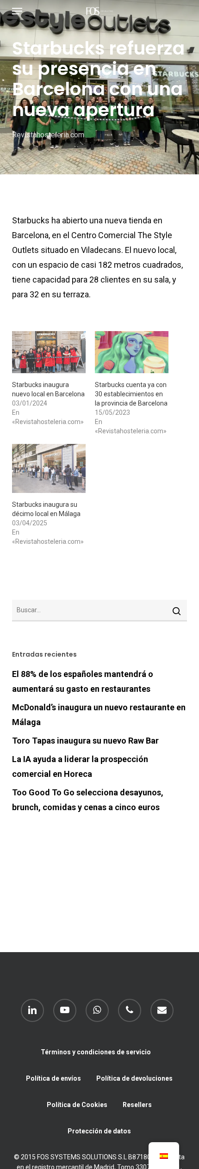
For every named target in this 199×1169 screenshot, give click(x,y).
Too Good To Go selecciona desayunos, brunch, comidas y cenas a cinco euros (87, 800)
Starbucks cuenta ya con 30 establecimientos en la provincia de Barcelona (131, 394)
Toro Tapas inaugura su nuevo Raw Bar (85, 740)
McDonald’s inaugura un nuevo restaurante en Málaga (99, 714)
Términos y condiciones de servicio (96, 1052)
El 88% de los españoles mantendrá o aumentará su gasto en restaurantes (82, 681)
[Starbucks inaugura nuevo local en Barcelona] (49, 352)
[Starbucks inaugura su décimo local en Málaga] (49, 468)
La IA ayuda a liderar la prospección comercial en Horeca (80, 766)
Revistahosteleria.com (48, 134)
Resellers (137, 1104)
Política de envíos (53, 1078)
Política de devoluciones (134, 1078)
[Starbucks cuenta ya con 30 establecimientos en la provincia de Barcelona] (131, 352)
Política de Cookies (77, 1104)
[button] (17, 11)
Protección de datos (99, 1131)
